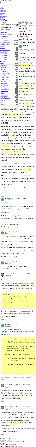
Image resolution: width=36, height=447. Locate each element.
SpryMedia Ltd (19, 442)
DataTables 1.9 (5, 57)
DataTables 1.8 (5, 59)
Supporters (12, 445)
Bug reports (3, 97)
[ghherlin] (20, 46)
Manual (2, 8)
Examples (3, 10)
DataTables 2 (4, 54)
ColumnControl (5, 73)
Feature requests (5, 98)
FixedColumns (5, 77)
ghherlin (25, 45)
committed (6, 428)
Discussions (3, 20)
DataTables (3, 52)
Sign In (2, 29)
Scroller (3, 87)
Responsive (4, 83)
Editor (2, 63)
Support (2, 17)
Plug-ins (2, 100)
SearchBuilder (5, 89)
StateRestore (4, 95)
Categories (3, 32)
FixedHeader (4, 79)
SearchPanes (4, 91)
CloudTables (4, 61)
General (2, 48)
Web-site (2, 104)
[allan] (2, 275)
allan (6, 273)
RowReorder (4, 85)
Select (2, 93)
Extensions (3, 65)
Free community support (5, 45)
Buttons (3, 69)
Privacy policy (4, 445)
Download (3, 13)
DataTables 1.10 (5, 55)
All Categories (4, 40)
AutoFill (3, 67)
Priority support (4, 42)
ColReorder (4, 71)
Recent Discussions (6, 34)
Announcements (5, 50)
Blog (1, 14)
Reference (3, 11)
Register (8, 29)
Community (3, 16)
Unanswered (4, 36)
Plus (1, 7)
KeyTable (3, 81)
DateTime (3, 75)
